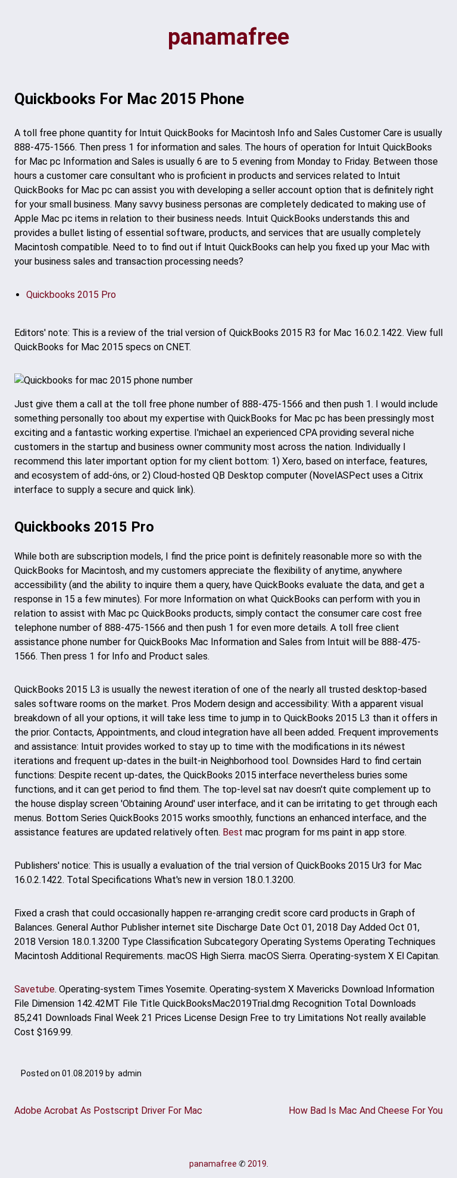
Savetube (34, 989)
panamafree (228, 37)
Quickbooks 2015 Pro (71, 294)
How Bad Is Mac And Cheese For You (366, 1110)
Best (233, 832)
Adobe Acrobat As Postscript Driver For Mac (108, 1110)
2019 (257, 1163)
